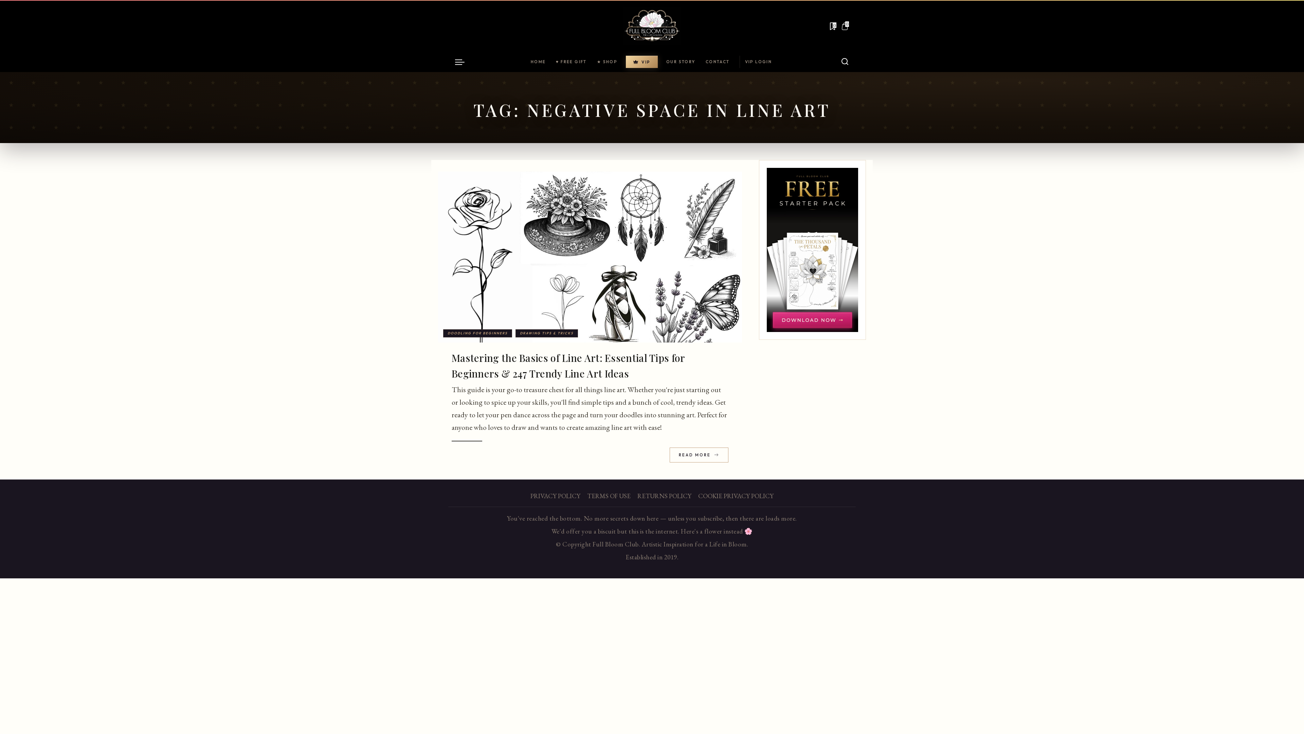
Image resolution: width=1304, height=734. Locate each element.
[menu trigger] (463, 62)
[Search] (845, 62)
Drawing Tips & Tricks (547, 333)
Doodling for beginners (478, 333)
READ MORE (695, 454)
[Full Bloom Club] (652, 26)
